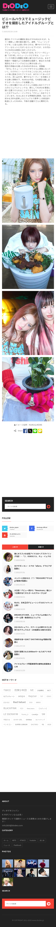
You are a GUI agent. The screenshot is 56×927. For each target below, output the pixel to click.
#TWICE (23, 840)
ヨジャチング (40, 719)
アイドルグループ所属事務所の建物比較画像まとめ (32, 665)
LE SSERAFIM (10, 714)
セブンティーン (9, 696)
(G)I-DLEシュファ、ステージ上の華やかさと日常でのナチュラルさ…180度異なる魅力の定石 (33, 628)
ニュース (7, 845)
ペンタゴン (7, 724)
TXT (41, 696)
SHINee (29, 719)
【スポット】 (43, 708)
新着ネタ (41, 547)
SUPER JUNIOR (21, 724)
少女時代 (40, 690)
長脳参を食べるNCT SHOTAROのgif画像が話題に (32, 640)
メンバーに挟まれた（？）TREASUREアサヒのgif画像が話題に (33, 579)
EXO (30, 702)
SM (43, 714)
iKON (49, 724)
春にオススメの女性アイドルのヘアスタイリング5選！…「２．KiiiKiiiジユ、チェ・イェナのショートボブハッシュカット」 (32, 556)
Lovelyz (35, 714)
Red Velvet (19, 702)
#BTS (14, 840)
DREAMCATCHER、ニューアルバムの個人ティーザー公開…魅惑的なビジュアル (33, 616)
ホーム (6, 840)
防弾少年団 (20, 690)
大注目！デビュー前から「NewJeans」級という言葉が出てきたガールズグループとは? (33, 591)
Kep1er (32, 696)
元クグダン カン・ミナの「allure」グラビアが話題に (33, 567)
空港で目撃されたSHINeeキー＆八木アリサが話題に (32, 653)
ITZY (21, 708)
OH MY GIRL (17, 719)
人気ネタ (15, 547)
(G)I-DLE (6, 702)
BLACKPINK (10, 708)
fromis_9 (25, 714)
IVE (32, 690)
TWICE (7, 690)
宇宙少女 (6, 719)
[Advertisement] (28, 131)
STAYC (49, 696)
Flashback (17, 845)
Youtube (32, 840)
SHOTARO (34, 724)
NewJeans (30, 708)
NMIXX (38, 702)
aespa (21, 696)
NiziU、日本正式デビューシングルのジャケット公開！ (33, 604)
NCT (49, 690)
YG (43, 724)
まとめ (42, 840)
